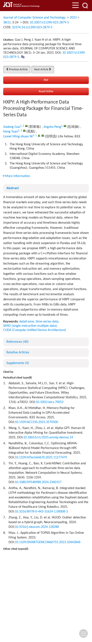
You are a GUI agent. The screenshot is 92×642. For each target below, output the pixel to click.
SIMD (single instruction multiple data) (30, 326)
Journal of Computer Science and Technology (34, 17)
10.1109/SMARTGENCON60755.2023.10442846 (47, 542)
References (17, 342)
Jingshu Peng (52, 127)
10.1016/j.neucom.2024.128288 (37, 527)
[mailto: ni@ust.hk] (43, 135)
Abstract (12, 188)
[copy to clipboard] (22, 56)
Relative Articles (17, 352)
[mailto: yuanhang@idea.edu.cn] (24, 130)
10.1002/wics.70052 (50, 402)
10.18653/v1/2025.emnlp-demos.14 (48, 437)
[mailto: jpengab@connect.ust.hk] (65, 126)
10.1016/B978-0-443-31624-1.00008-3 (41, 511)
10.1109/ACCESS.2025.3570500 (36, 422)
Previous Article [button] (18, 69)
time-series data (47, 321)
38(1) (6, 22)
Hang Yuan (10, 131)
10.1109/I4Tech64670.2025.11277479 (41, 457)
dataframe (26, 321)
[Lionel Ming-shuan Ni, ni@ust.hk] (39, 135)
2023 (73, 17)
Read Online (46, 91)
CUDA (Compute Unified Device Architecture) (34, 330)
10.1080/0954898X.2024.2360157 (38, 482)
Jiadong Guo (11, 127)
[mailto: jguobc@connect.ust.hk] (26, 126)
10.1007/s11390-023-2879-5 (49, 22)
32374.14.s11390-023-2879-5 (32, 27)
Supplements (17, 363)
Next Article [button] (41, 69)
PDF (46, 80)
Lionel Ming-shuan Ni (18, 136)
